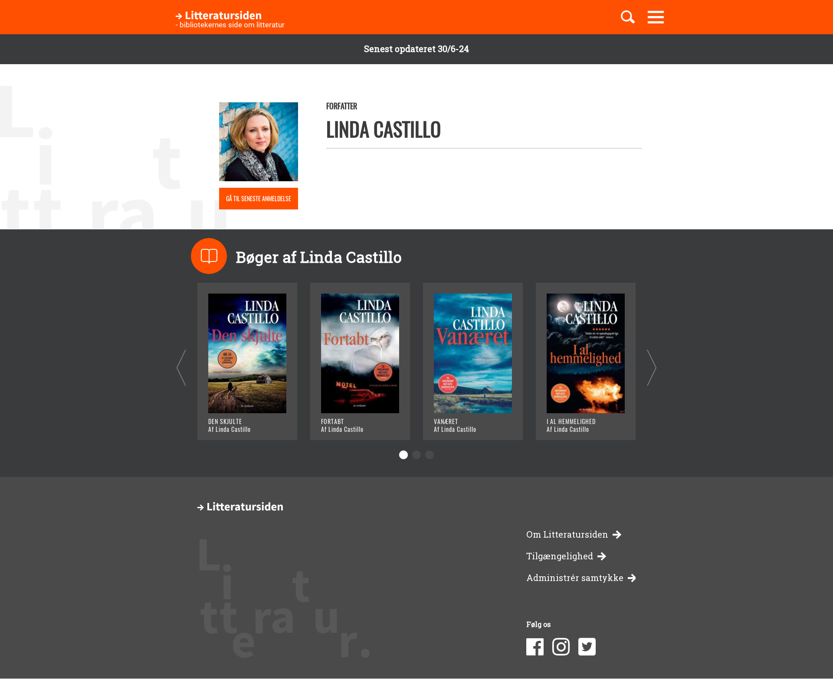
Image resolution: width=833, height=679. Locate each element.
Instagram (561, 647)
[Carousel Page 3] (429, 454)
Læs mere (236, 422)
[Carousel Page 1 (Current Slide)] (403, 454)
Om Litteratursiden (567, 534)
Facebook (535, 647)
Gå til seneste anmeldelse (258, 198)
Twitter (587, 647)
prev (181, 367)
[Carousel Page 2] (416, 454)
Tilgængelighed (559, 556)
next (651, 367)
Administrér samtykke (574, 578)
